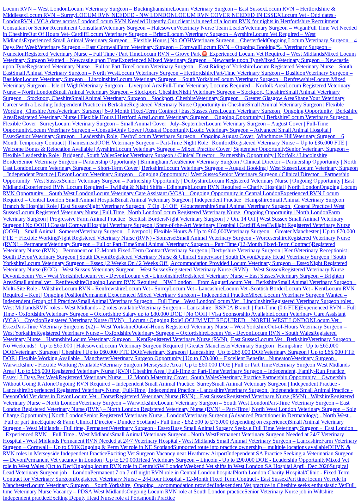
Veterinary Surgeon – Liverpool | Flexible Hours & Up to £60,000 (152, 231)
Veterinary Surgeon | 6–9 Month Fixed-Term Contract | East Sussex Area (139, 111)
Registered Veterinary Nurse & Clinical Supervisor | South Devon (182, 257)
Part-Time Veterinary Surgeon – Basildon (259, 73)
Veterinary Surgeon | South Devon (70, 257)
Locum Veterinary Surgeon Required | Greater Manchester (166, 346)
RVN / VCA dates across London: (58, 21)
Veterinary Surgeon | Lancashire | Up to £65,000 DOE (203, 352)
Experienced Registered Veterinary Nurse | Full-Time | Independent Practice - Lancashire (125, 390)
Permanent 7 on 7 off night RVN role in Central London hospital (162, 472)
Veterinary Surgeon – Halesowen (139, 28)
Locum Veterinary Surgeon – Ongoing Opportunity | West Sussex (146, 174)
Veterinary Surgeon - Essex (140, 428)
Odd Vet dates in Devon (45, 396)
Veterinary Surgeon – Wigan (276, 28)
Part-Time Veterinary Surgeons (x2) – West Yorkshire (75, 327)
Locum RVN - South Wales (282, 333)
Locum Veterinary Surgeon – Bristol (127, 34)
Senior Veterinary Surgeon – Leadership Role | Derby (75, 136)
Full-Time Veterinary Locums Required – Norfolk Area (224, 85)
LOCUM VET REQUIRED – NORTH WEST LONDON (247, 320)
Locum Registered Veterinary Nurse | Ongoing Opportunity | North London (244, 212)
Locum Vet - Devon (229, 333)
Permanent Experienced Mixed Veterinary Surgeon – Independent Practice (165, 295)
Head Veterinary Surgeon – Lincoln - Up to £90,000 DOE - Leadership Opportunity (232, 460)
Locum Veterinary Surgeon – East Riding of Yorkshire (193, 66)
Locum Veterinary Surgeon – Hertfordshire (166, 73)
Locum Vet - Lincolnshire (242, 301)
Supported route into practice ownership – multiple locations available (250, 447)
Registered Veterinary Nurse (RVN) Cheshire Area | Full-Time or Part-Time (135, 371)
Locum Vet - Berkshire (252, 282)
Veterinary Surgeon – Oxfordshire (169, 333)
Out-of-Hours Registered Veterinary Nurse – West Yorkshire (201, 327)
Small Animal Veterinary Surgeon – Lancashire (268, 441)
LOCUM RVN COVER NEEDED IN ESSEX (228, 15)
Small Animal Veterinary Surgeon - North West (164, 434)
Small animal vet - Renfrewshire (49, 282)
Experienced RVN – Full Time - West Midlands (59, 434)
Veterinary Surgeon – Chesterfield (229, 40)
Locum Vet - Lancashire (196, 288)
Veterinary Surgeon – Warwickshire (118, 403)
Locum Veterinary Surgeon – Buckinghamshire (120, 9)
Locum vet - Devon (102, 276)
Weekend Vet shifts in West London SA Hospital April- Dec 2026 (257, 466)
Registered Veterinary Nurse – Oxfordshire (83, 333)
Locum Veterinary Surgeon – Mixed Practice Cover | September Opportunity (200, 149)
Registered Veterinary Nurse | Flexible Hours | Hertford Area (81, 117)
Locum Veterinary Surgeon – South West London (213, 403)
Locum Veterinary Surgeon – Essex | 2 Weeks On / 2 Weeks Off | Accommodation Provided (126, 263)
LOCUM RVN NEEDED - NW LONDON (125, 15)
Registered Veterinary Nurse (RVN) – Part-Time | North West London (217, 409)
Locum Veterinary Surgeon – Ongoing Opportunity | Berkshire (218, 117)
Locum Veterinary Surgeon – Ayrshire (210, 34)
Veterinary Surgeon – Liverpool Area (121, 85)
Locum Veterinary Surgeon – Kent (109, 339)
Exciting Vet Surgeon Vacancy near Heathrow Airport (167, 453)
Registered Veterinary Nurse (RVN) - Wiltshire (278, 396)
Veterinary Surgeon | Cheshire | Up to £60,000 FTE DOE (79, 352)
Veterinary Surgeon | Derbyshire (200, 250)
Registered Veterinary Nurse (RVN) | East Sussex (202, 339)
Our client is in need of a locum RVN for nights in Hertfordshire (238, 21)
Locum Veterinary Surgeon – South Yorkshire (167, 79)
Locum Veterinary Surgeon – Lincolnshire (69, 79)
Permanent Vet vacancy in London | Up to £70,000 (81, 460)
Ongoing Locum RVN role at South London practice (185, 491)
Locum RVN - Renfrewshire (93, 288)
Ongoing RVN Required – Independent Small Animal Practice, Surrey (133, 384)
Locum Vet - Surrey (147, 288)
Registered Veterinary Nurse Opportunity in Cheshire (188, 104)
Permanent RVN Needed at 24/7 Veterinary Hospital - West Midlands (138, 441)
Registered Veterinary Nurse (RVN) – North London (80, 409)
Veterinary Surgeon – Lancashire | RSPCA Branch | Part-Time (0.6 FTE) (219, 308)
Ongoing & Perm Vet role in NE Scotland (126, 447)
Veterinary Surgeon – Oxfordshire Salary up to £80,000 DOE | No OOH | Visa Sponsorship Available (158, 314)
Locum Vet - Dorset (94, 396)
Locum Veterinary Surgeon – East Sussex (219, 9)
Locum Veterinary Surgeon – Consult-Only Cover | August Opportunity (110, 130)
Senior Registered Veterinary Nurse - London (134, 415)
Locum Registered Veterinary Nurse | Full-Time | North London (89, 212)
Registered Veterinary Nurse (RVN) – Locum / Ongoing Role (112, 320)
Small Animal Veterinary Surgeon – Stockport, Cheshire (116, 92)
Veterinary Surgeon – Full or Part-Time (91, 244)
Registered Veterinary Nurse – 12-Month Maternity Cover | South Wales (139, 377)
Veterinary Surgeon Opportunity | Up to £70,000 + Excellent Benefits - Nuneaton (200, 358)
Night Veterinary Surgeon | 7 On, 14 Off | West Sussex (226, 219)
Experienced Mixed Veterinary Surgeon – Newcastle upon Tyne (189, 60)
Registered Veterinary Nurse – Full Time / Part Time (82, 54)
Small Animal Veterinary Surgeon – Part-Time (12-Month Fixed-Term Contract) (223, 244)
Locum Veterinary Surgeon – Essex (269, 263)
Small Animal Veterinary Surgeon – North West (65, 73)
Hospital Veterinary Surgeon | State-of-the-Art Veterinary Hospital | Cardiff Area (178, 225)
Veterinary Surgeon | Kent (265, 250)
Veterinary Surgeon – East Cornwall (77, 47)
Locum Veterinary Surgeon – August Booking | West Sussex (230, 168)
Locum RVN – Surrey (51, 15)
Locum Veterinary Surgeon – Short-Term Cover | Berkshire (97, 168)
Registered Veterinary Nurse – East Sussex (228, 276)
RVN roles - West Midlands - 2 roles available (87, 308)
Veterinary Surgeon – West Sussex (129, 269)
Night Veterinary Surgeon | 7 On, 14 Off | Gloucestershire (151, 206)
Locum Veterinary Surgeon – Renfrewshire (266, 79)
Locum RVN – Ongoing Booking (238, 47)
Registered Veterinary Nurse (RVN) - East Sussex (171, 396)
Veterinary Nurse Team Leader (210, 28)
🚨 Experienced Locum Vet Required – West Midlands (262, 54)
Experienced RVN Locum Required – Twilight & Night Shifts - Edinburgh (107, 187)
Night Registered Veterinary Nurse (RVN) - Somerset (117, 238)
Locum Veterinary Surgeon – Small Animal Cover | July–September (130, 124)
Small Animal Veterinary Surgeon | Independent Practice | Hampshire (192, 200)
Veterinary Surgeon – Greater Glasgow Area (245, 98)
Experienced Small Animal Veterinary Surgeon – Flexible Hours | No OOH (107, 40)
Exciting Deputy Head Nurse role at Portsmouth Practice (112, 498)
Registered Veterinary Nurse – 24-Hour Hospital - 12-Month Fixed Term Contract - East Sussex (180, 479)
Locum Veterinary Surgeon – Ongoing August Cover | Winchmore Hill (214, 136)
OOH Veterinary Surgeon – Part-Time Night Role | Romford (164, 143)
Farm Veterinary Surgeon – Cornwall (159, 47)
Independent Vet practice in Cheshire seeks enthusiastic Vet (280, 485)
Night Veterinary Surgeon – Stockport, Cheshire (231, 92)
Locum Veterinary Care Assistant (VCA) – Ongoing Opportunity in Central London (186, 193)
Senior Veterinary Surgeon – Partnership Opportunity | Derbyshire (135, 181)
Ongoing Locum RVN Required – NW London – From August (156, 282)
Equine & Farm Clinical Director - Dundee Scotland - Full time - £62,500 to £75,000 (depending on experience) (164, 422)
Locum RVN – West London (35, 9)
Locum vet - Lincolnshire (152, 276)
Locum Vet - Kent (305, 288)
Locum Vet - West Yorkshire (49, 276)
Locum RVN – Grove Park (170, 54)
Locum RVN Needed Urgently (131, 21)
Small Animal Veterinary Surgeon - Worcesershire (232, 238)
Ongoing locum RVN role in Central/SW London (128, 466)
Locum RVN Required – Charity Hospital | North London (255, 187)
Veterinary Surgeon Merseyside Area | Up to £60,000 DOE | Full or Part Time (185, 365)
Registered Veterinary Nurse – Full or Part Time (80, 66)
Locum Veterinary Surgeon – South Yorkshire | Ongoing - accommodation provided (122, 485)
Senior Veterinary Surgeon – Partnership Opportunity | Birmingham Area (99, 162)
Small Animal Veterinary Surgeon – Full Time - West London (146, 301)
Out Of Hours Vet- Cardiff (57, 34)
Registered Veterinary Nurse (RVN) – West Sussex (224, 269)
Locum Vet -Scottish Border (254, 288)
